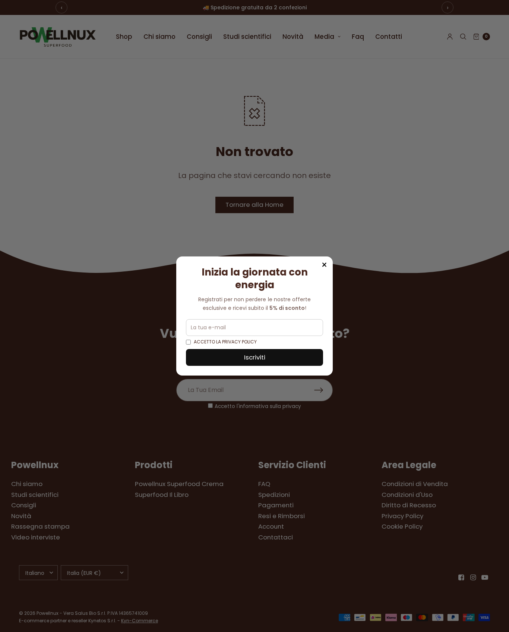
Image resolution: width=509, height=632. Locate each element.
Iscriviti (254, 357)
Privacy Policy (239, 342)
